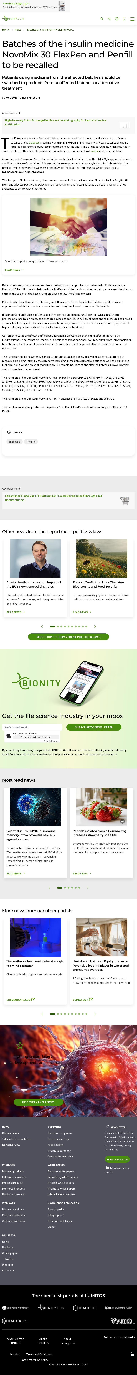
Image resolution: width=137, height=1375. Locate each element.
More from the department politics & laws (68, 637)
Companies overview (60, 1156)
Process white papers (61, 1182)
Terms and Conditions (39, 1354)
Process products (12, 1182)
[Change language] (116, 19)
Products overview (13, 1194)
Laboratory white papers (63, 1177)
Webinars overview (13, 1221)
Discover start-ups (59, 1139)
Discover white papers (61, 1171)
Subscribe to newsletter (94, 727)
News (5, 1241)
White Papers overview (61, 1194)
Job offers (8, 1259)
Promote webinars (13, 1215)
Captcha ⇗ (51, 741)
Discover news (10, 1133)
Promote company (59, 1150)
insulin (94, 151)
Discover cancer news (38, 1102)
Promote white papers (61, 1188)
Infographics (56, 1215)
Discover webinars (13, 1209)
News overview (11, 1144)
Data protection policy (34, 1360)
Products (7, 1247)
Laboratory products (14, 1177)
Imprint (15, 1354)
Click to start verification (35, 737)
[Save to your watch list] (124, 19)
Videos (52, 1226)
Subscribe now (117, 1159)
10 (86, 626)
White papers (10, 1253)
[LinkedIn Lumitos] (132, 1354)
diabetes (34, 142)
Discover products (13, 1171)
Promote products (13, 1188)
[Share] (109, 19)
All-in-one (8, 1270)
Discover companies (60, 1133)
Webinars (8, 1264)
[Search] (101, 19)
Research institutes (60, 1221)
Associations (55, 1144)
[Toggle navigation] (132, 19)
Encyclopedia (56, 1209)
